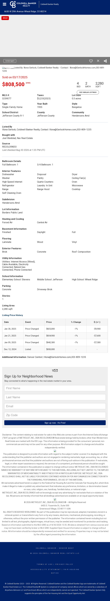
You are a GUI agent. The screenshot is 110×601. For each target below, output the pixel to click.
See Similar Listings (88, 92)
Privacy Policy (64, 564)
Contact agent (9, 61)
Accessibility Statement (46, 569)
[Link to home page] (24, 4)
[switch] (91, 61)
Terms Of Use (45, 564)
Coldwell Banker (46, 548)
